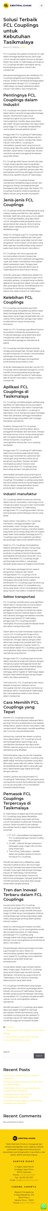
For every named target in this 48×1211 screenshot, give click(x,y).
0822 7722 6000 (27, 1203)
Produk (9, 1027)
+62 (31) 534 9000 (27, 1175)
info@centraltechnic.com (27, 1180)
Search (6, 1052)
